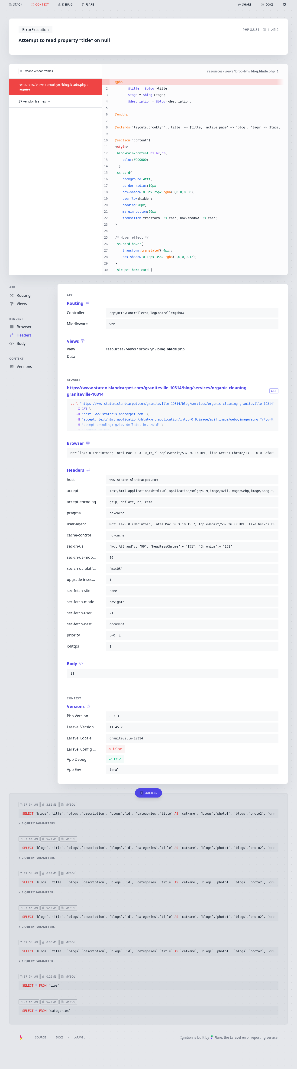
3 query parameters (38, 823)
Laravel (79, 1037)
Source (40, 1037)
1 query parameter (37, 892)
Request (16, 319)
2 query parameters (38, 858)
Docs (60, 1037)
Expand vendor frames (38, 71)
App (12, 287)
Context (16, 359)
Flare (218, 1037)
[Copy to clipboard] (273, 313)
